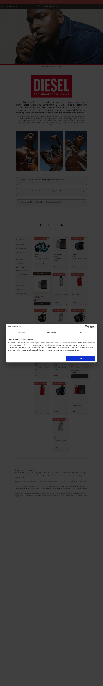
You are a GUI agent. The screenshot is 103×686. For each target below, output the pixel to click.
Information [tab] (51, 332)
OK (81, 358)
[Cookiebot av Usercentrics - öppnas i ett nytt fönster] (86, 326)
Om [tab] (81, 332)
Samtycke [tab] (21, 332)
